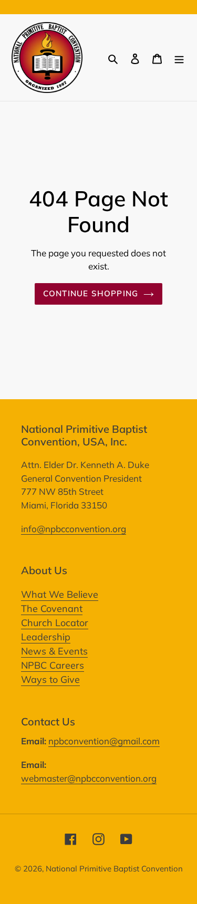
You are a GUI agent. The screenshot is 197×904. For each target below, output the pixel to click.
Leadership (45, 637)
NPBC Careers (52, 665)
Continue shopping (91, 293)
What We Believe (59, 594)
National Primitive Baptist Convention (114, 869)
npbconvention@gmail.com (104, 740)
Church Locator (54, 623)
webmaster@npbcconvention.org (89, 778)
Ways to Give (50, 679)
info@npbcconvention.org (73, 528)
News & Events (54, 651)
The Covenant (51, 608)
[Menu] (179, 57)
